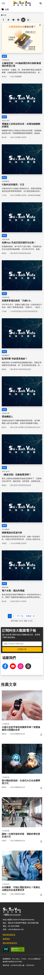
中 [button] (23, 20)
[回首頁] (22, 3)
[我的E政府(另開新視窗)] (6, 949)
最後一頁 (31, 616)
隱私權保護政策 (9, 935)
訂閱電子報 (22, 649)
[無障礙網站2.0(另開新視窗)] (17, 949)
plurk (13, 20)
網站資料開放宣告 (10, 943)
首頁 (4, 15)
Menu (3, 3)
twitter (8, 20)
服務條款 (6, 939)
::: (1, 15)
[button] (40, 3)
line (17, 20)
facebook (3, 20)
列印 (28, 20)
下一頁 (20, 616)
